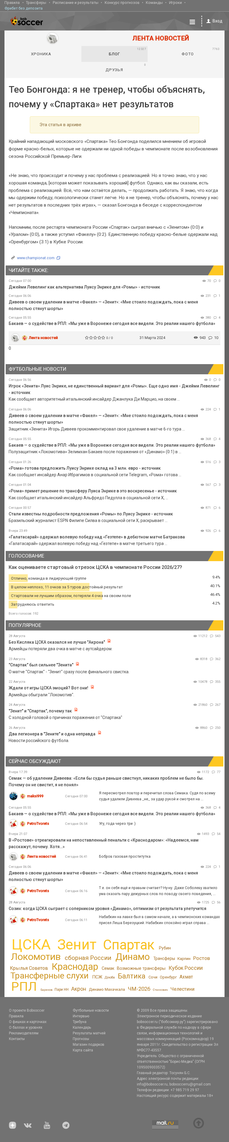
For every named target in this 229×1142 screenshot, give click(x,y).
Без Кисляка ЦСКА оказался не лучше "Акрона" (57, 642)
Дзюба (110, 977)
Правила (12, 2)
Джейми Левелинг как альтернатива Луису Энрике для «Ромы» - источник (84, 287)
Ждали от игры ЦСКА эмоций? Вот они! (48, 687)
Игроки (175, 2)
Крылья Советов (29, 968)
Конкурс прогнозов (122, 2)
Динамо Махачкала (107, 989)
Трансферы (36, 2)
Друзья (126, 67)
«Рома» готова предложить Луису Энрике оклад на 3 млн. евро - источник (85, 468)
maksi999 (35, 796)
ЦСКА (31, 944)
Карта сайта (83, 1050)
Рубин (165, 948)
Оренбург (168, 977)
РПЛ (24, 986)
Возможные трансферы (141, 968)
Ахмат (186, 977)
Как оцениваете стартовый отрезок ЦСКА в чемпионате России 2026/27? (95, 567)
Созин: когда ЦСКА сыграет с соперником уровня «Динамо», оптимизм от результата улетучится (107, 908)
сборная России (88, 957)
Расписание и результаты (75, 2)
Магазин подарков (88, 1044)
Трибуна (79, 1022)
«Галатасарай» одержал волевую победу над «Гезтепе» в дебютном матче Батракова (97, 537)
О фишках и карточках (28, 1022)
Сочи (152, 977)
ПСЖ (97, 977)
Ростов (201, 958)
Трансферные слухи (49, 976)
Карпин (184, 958)
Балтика (132, 976)
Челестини (182, 989)
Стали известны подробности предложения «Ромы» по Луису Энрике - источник (91, 514)
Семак (108, 968)
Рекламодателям (23, 1033)
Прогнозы (81, 1039)
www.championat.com (36, 258)
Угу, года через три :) (117, 823)
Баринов (46, 989)
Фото (200, 51)
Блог (127, 51)
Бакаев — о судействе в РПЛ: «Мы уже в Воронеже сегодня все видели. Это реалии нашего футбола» (112, 323)
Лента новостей (43, 337)
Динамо (132, 956)
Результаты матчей (89, 1033)
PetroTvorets (38, 823)
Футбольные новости (91, 1010)
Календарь (82, 1027)
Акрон (78, 989)
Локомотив (36, 956)
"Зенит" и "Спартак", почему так (40, 711)
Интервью (81, 1016)
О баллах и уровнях (25, 1027)
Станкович (160, 989)
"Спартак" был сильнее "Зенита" (41, 664)
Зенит (76, 944)
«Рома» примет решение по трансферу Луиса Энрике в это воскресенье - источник (93, 490)
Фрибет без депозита (23, 8)
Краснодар (75, 966)
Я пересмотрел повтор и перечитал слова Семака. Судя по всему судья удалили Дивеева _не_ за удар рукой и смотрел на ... (157, 796)
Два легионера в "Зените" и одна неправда (52, 734)
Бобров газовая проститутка (125, 856)
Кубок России (185, 968)
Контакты (17, 1039)
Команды (154, 2)
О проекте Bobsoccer (26, 1010)
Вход (217, 21)
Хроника (41, 54)
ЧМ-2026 (139, 989)
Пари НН (62, 989)
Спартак (128, 945)
